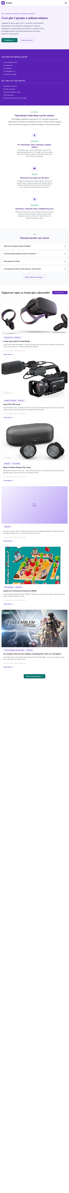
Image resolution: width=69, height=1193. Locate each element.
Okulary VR (8, 337)
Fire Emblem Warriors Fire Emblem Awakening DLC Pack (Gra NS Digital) (32, 654)
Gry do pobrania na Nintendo (14, 650)
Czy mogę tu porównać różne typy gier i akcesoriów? (22, 269)
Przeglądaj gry (8, 40)
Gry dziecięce (8, 587)
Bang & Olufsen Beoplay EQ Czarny (17, 467)
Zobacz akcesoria (27, 40)
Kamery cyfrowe (10, 400)
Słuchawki (16, 463)
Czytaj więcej (7, 354)
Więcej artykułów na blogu (33, 277)
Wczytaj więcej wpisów (33, 676)
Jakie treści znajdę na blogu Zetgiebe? (17, 246)
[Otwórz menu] (66, 3)
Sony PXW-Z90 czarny (11, 404)
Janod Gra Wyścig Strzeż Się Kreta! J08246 (19, 590)
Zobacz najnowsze (59, 292)
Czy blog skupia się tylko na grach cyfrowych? (20, 254)
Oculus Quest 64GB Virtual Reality (16, 341)
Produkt (18, 337)
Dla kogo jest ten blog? (12, 261)
